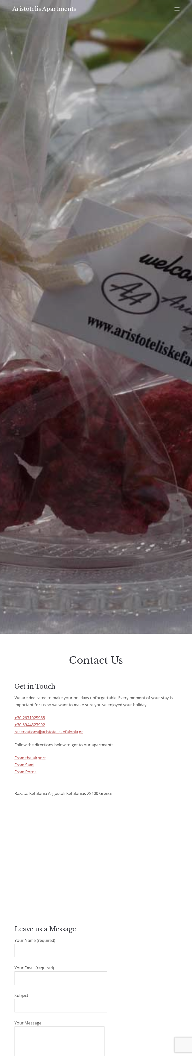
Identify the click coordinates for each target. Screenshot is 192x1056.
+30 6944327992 (29, 725)
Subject (21, 995)
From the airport (30, 758)
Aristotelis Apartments (44, 9)
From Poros (25, 772)
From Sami (24, 765)
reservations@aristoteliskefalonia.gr (48, 732)
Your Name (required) (34, 940)
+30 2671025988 (29, 718)
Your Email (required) (34, 968)
